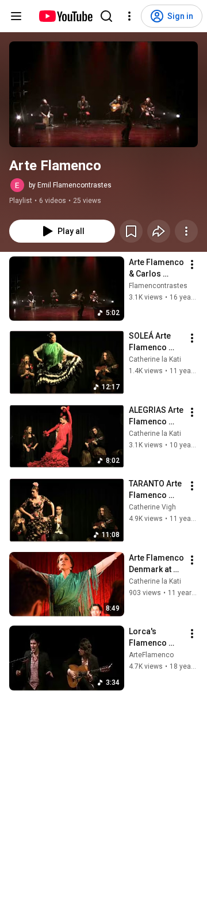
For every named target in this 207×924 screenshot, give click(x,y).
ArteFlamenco (151, 655)
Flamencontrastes (158, 286)
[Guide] (16, 16)
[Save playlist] (131, 231)
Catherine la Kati (155, 359)
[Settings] (129, 16)
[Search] (106, 16)
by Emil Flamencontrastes (70, 185)
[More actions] (186, 231)
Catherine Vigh (152, 507)
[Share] (158, 231)
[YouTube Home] (65, 16)
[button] (103, 94)
